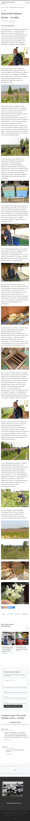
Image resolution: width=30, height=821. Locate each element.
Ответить (7, 739)
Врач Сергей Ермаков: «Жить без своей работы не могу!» (7, 649)
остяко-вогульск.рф (11, 812)
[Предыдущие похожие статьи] (24, 628)
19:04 (11, 730)
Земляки (7, 7)
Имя (5, 691)
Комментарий (9, 680)
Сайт (6, 702)
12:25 (12, 748)
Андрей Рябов (5, 20)
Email (6, 696)
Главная (2, 7)
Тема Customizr (21, 814)
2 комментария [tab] (15, 722)
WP (11, 814)
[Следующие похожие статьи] (27, 628)
